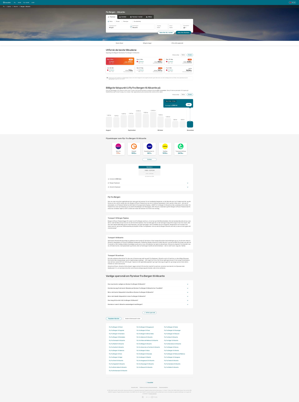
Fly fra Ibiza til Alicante (171, 337)
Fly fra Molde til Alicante (171, 367)
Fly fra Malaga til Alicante (144, 344)
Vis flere (149, 159)
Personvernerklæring (163, 387)
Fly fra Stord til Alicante (116, 360)
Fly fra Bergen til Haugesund (145, 327)
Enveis (190, 55)
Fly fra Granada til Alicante (117, 340)
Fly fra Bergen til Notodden (117, 337)
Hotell (19, 2)
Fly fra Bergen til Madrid (144, 357)
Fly (14, 2)
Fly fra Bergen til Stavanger (172, 330)
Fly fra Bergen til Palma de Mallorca (174, 354)
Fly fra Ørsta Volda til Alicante (118, 367)
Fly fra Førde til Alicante (171, 360)
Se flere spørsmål (150, 312)
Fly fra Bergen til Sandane (116, 334)
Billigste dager (147, 43)
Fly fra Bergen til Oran (115, 354)
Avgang (159, 25)
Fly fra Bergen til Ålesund (171, 334)
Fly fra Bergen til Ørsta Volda (145, 334)
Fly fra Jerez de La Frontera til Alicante (148, 347)
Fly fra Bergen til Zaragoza (172, 357)
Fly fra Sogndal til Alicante (117, 364)
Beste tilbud (119, 43)
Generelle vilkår (134, 387)
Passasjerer (186, 25)
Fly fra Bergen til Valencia (116, 350)
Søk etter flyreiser (183, 32)
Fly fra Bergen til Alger (115, 357)
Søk (189, 104)
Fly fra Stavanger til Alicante (145, 364)
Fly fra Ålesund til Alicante (144, 367)
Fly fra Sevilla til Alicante (116, 347)
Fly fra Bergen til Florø (143, 330)
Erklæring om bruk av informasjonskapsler (148, 387)
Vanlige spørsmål (152, 393)
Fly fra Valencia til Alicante (144, 337)
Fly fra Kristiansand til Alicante (118, 370)
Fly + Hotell (26, 2)
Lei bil (33, 2)
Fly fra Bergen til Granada (144, 354)
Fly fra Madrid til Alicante (116, 344)
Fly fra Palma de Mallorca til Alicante (147, 340)
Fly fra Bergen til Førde (171, 327)
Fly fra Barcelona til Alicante (172, 344)
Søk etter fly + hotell (166, 32)
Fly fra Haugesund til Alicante (145, 360)
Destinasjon (135, 25)
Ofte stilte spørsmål (177, 43)
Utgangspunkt (112, 25)
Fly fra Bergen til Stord (115, 327)
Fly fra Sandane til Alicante (172, 364)
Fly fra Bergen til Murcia (171, 347)
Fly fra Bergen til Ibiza (143, 350)
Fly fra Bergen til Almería (171, 350)
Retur (171, 25)
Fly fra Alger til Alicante (171, 340)
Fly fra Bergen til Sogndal (116, 330)
